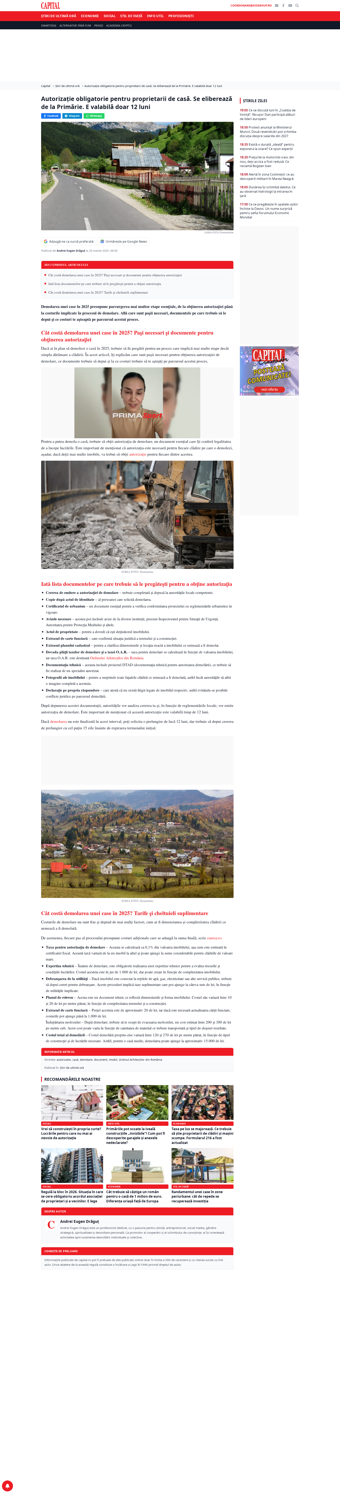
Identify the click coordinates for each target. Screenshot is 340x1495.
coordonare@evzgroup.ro (251, 5)
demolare (86, 1059)
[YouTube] (290, 5)
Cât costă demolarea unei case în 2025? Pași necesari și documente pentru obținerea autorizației (115, 275)
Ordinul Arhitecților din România (140, 1059)
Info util (155, 16)
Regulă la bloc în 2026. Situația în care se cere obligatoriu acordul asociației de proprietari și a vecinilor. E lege (72, 1196)
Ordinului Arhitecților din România (116, 657)
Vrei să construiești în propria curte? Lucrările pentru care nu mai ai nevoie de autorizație (71, 1133)
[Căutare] (297, 5)
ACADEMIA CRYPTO (119, 25)
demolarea (58, 721)
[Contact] (276, 5)
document (100, 1059)
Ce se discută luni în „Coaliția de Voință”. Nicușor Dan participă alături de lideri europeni (268, 114)
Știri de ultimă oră (58, 16)
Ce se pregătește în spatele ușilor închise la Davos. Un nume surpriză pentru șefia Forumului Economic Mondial (269, 210)
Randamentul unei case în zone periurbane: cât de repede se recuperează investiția (197, 1196)
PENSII (98, 25)
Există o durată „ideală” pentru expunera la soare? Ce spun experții (267, 146)
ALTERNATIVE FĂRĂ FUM (75, 25)
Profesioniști (181, 16)
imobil (113, 1059)
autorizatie (64, 1059)
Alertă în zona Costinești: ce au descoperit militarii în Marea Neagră (267, 176)
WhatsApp (96, 115)
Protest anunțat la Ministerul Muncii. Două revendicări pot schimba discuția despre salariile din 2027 (268, 131)
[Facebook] (283, 5)
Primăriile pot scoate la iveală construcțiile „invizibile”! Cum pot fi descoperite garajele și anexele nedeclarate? (135, 1136)
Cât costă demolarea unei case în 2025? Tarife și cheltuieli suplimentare (98, 292)
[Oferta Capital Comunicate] (269, 371)
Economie (90, 16)
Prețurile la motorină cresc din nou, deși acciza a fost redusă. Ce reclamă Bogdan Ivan (267, 161)
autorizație (137, 454)
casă (75, 1059)
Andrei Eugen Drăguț (71, 250)
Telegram (74, 115)
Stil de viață (131, 16)
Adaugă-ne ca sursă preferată (71, 241)
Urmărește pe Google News (126, 241)
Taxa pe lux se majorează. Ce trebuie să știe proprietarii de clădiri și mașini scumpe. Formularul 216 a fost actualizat (202, 1136)
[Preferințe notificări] (7, 1485)
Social (109, 16)
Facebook (52, 115)
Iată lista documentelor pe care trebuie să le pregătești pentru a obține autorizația (104, 283)
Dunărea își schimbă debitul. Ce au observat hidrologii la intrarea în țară (268, 191)
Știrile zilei (255, 100)
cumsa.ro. (215, 937)
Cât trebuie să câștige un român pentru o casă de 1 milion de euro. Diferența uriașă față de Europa (134, 1196)
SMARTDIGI (48, 25)
